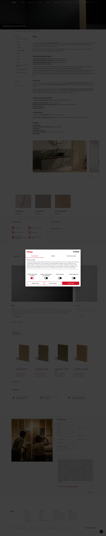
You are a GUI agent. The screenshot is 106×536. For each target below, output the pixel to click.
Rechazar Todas (35, 283)
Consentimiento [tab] (34, 255)
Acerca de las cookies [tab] (71, 255)
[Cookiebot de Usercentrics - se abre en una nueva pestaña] (74, 252)
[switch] (46, 278)
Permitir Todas (71, 283)
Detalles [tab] (53, 255)
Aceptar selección (53, 283)
